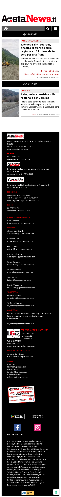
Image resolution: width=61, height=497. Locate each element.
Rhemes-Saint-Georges (35, 74)
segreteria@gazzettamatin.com (25, 200)
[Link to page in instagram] (37, 429)
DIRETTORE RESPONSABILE (18, 217)
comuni (26, 90)
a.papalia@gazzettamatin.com (20, 272)
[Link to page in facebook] (18, 427)
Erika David (43, 77)
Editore (10, 153)
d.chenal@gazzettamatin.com (20, 241)
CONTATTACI (12, 310)
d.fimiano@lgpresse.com (18, 377)
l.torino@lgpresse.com (16, 366)
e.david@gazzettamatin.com (19, 249)
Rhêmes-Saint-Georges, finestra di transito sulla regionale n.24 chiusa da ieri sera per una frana (38, 49)
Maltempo (27, 41)
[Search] (48, 28)
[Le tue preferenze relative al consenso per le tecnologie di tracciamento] (56, 492)
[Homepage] (5, 28)
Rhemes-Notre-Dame (49, 71)
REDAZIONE (12, 192)
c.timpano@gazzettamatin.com (20, 264)
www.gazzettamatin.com (17, 149)
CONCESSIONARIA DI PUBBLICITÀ (34, 330)
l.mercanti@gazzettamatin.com (20, 223)
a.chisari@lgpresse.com (23, 356)
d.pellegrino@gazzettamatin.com (21, 256)
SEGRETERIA (12, 292)
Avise (33, 114)
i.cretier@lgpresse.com (17, 372)
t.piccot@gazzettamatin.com (19, 280)
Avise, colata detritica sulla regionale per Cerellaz (38, 96)
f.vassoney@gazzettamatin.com (21, 287)
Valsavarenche (52, 74)
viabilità (37, 41)
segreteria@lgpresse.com (24, 346)
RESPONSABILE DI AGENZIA (18, 350)
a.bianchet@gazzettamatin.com (20, 233)
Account (10, 361)
